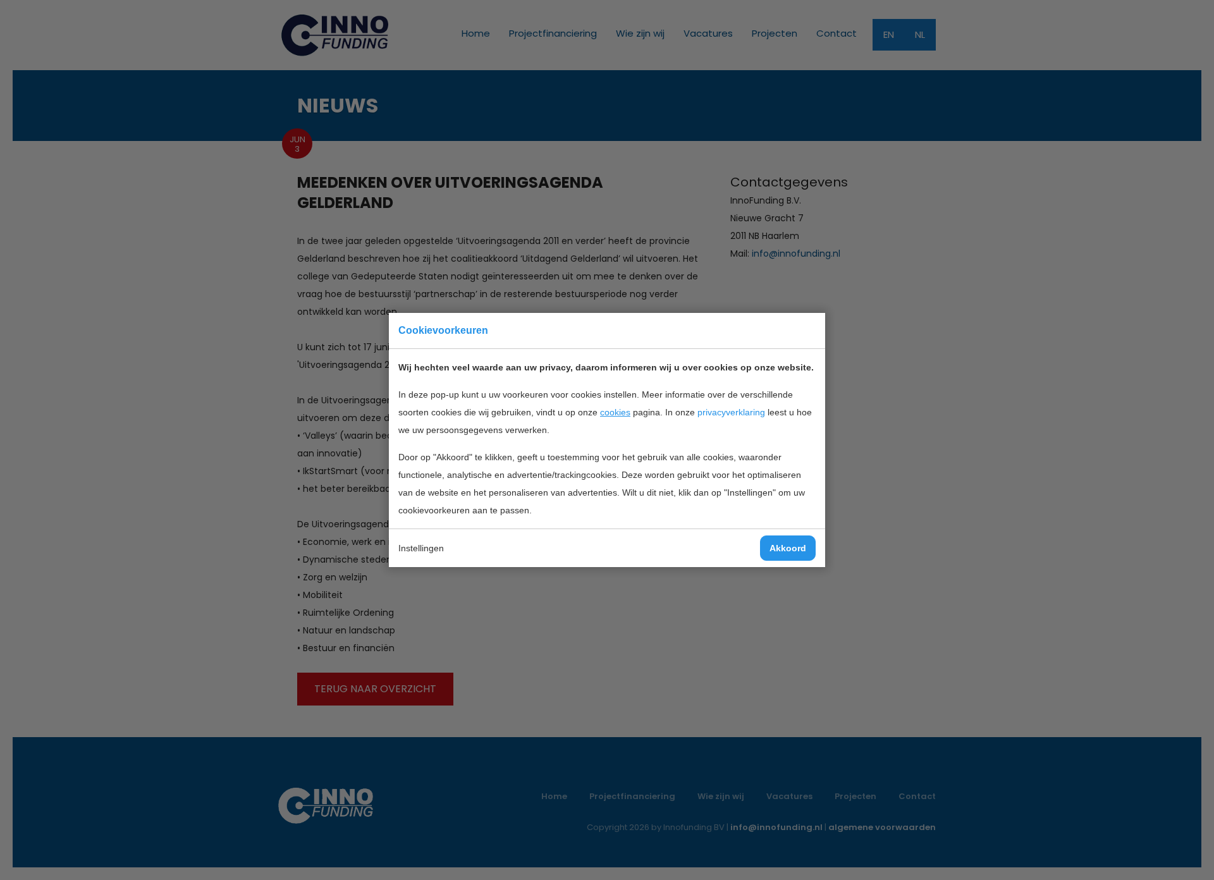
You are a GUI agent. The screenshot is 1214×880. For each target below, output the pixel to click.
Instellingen (421, 548)
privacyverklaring (731, 412)
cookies (615, 412)
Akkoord (787, 548)
